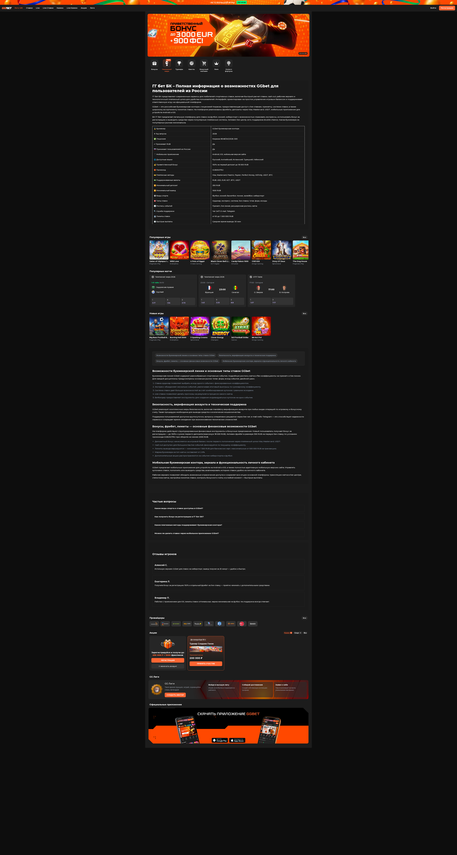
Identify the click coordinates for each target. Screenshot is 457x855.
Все (304, 237)
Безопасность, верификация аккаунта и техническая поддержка (247, 355)
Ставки (29, 8)
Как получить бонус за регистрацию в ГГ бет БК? (179, 516)
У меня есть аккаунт (168, 666)
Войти (433, 8)
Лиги (92, 8)
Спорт (297, 633)
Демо (159, 252)
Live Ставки (48, 8)
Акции (84, 8)
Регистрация (447, 8)
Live (38, 8)
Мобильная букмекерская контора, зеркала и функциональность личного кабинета (259, 361)
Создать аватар (175, 695)
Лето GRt (19, 8)
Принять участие (206, 664)
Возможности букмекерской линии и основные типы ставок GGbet (185, 355)
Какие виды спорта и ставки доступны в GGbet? (179, 508)
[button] (300, 53)
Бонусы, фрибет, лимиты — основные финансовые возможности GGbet (187, 361)
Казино (60, 8)
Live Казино (72, 8)
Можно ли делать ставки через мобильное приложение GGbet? (187, 533)
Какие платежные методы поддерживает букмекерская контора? (188, 525)
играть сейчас (159, 247)
